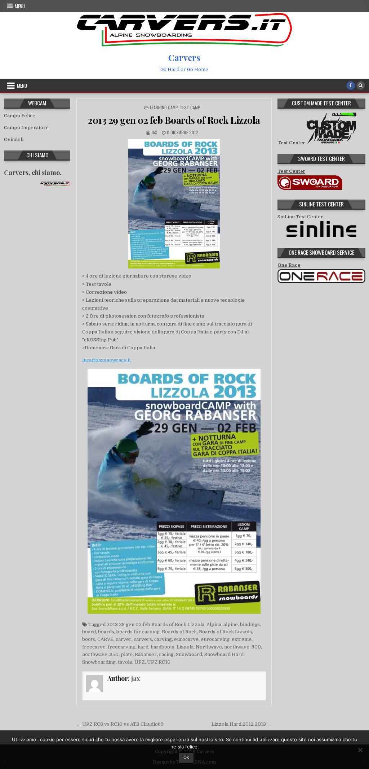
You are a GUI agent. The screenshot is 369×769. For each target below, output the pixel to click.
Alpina (213, 624)
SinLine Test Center (300, 216)
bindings (250, 624)
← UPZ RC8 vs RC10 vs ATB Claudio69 (120, 724)
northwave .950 (100, 654)
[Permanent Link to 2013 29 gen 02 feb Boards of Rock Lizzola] (174, 203)
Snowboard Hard (224, 654)
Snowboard (189, 654)
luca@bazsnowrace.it (106, 360)
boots (88, 639)
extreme (242, 639)
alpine (230, 624)
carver (124, 639)
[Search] (360, 85)
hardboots (162, 647)
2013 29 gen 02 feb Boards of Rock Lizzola (174, 120)
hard (143, 647)
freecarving (121, 647)
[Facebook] (350, 85)
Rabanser (146, 654)
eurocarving (215, 639)
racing (166, 654)
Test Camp (190, 107)
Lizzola (185, 647)
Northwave (209, 647)
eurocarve (186, 639)
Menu (20, 6)
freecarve (94, 647)
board (89, 631)
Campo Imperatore (26, 127)
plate (127, 654)
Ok (186, 757)
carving (163, 639)
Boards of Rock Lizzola (225, 631)
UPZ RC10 (158, 662)
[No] (360, 749)
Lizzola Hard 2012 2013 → (242, 724)
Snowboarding (99, 662)
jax (154, 132)
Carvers (184, 57)
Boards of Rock (179, 631)
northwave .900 (242, 647)
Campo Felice (19, 115)
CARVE (105, 639)
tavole (125, 662)
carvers (143, 639)
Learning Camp (164, 107)
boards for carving (138, 631)
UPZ (139, 662)
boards (106, 631)
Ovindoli (13, 139)
